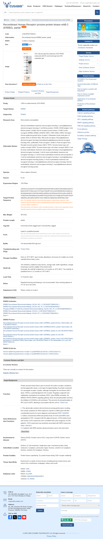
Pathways (58, 6)
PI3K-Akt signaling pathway (86, 126)
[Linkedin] (19, 517)
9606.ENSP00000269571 (35, 476)
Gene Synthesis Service (87, 67)
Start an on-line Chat (45, 84)
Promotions (88, 21)
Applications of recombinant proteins (86, 99)
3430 (27, 469)
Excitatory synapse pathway (86, 135)
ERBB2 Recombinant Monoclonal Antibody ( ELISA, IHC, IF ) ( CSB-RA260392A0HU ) (31, 306)
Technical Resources (73, 6)
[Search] (97, 12)
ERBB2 (23, 109)
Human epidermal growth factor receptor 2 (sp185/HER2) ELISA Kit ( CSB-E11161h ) (31, 354)
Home (29, 6)
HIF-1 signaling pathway (85, 119)
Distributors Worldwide (85, 48)
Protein (13, 20)
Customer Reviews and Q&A (37, 92)
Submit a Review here (11, 373)
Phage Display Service (86, 56)
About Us (86, 6)
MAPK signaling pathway (85, 122)
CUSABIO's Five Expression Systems (86, 80)
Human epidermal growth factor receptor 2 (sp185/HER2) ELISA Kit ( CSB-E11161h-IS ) (32, 351)
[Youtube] (24, 517)
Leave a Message (29, 84)
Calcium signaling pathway (86, 113)
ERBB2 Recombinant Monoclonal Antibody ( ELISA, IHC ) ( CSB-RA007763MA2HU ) (31, 304)
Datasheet (32, 41)
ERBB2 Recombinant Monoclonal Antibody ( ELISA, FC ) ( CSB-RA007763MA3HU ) (31, 313)
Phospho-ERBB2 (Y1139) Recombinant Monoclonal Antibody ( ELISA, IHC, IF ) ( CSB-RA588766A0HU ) (37, 309)
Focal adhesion (82, 129)
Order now (26, 49)
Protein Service (84, 64)
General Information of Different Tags (87, 85)
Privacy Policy (51, 536)
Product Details (10, 92)
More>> (5, 315)
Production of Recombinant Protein (86, 104)
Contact (96, 6)
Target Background (52, 92)
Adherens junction (83, 132)
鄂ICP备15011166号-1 (73, 533)
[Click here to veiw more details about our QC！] (88, 147)
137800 (28, 471)
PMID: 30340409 (63, 413)
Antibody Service (84, 60)
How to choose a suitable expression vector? (85, 95)
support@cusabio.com (92, 3)
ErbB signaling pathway (85, 116)
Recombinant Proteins (24, 20)
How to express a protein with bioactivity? (87, 90)
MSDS (25, 41)
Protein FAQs (25, 249)
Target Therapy (82, 139)
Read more (64, 402)
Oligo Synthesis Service (87, 71)
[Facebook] (10, 517)
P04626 (23, 114)
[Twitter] (15, 517)
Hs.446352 (31, 479)
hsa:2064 (29, 474)
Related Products (24, 92)
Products (36, 6)
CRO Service (47, 6)
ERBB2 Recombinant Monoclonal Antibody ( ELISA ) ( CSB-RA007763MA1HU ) (29, 311)
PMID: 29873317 (26, 425)
